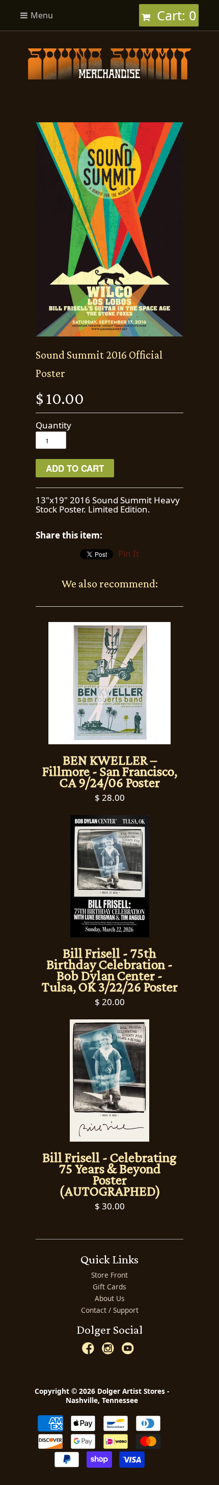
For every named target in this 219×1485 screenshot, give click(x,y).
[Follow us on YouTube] (129, 1351)
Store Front (109, 1275)
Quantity (53, 425)
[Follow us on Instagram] (109, 1351)
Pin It (128, 553)
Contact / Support (110, 1310)
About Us (110, 1298)
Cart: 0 (174, 15)
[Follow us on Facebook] (89, 1351)
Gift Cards (109, 1286)
